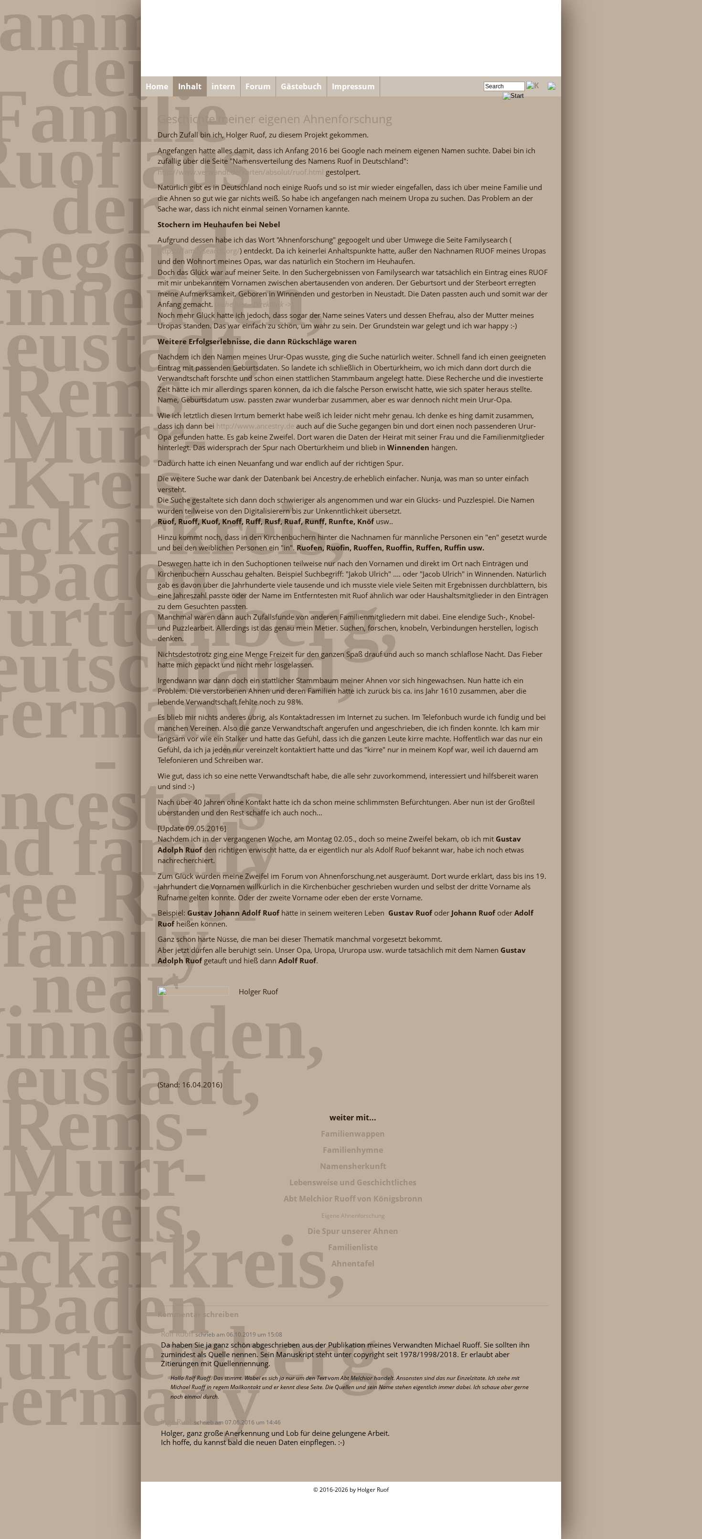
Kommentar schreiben (198, 1314)
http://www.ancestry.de (255, 426)
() (254, 304)
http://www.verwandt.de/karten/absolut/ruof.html (241, 172)
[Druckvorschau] (551, 87)
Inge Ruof (176, 1421)
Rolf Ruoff (177, 1334)
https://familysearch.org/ (199, 250)
